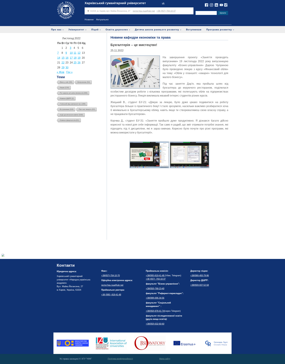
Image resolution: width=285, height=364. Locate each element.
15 (63, 57)
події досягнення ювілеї (71, 115)
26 (79, 62)
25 (75, 62)
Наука (64, 87)
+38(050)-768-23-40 (155, 288)
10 (71, 52)
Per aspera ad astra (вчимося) (73, 93)
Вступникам (193, 29)
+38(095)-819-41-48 (155, 275)
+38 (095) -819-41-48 (111, 294)
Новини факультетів (69, 120)
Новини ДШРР (67, 98)
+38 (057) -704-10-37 (156, 279)
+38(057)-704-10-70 (110, 275)
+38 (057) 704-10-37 (166, 11)
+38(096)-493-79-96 (199, 275)
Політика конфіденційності (120, 359)
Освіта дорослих (117, 29)
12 (79, 52)
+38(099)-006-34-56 (155, 298)
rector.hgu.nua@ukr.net (144, 11)
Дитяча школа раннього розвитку (157, 29)
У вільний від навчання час (72, 104)
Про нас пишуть (87, 109)
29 (63, 67)
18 (75, 57)
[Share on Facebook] (3, 255)
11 (75, 52)
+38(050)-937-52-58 (199, 285)
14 (58, 57)
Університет (76, 29)
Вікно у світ (66, 82)
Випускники (84, 82)
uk (163, 3)
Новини (89, 19)
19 (79, 57)
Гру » (69, 72)
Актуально (102, 19)
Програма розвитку (219, 29)
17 (71, 57)
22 (63, 62)
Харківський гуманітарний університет (115, 3)
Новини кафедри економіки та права (141, 37)
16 (66, 57)
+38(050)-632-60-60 (155, 324)
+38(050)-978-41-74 (155, 311)
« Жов (60, 72)
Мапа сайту (164, 359)
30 (66, 67)
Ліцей (95, 29)
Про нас (56, 29)
